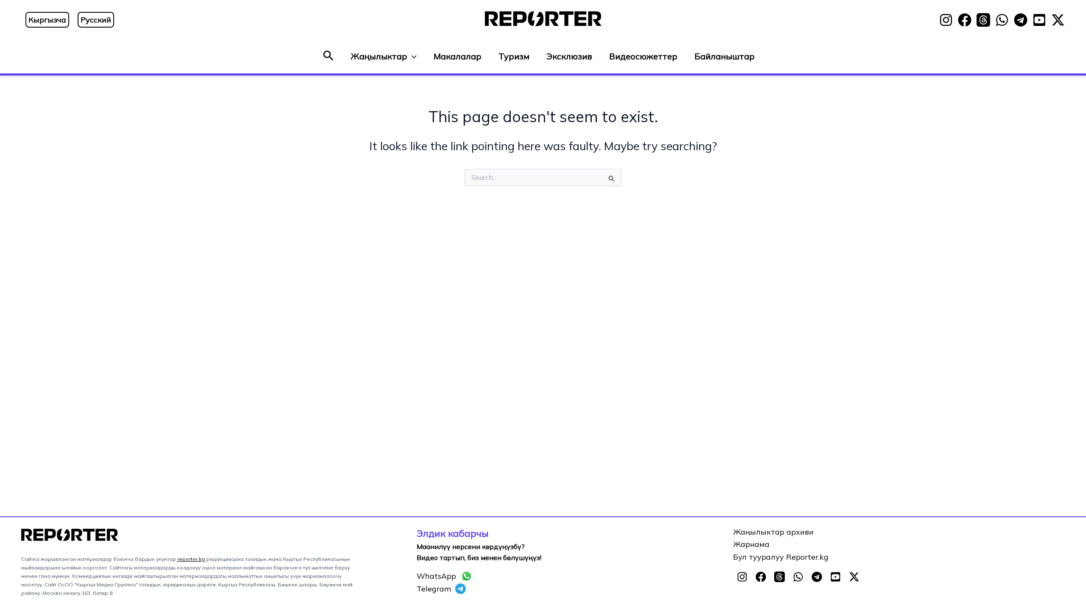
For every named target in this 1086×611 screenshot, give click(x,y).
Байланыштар (724, 56)
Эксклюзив (569, 56)
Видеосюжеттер (643, 56)
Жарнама (751, 544)
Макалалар (457, 56)
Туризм (513, 56)
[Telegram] (1020, 20)
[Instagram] (946, 20)
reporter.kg (191, 559)
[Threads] (983, 20)
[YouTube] (1039, 20)
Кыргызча (47, 20)
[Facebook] (964, 20)
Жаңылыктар (379, 56)
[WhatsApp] (1002, 20)
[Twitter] (1058, 20)
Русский (96, 20)
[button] (328, 56)
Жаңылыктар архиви (773, 532)
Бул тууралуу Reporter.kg (780, 557)
